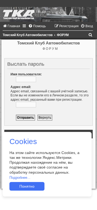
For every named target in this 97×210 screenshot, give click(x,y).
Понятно (26, 186)
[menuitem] (11, 26)
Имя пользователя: (26, 74)
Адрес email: (21, 87)
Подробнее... (19, 178)
